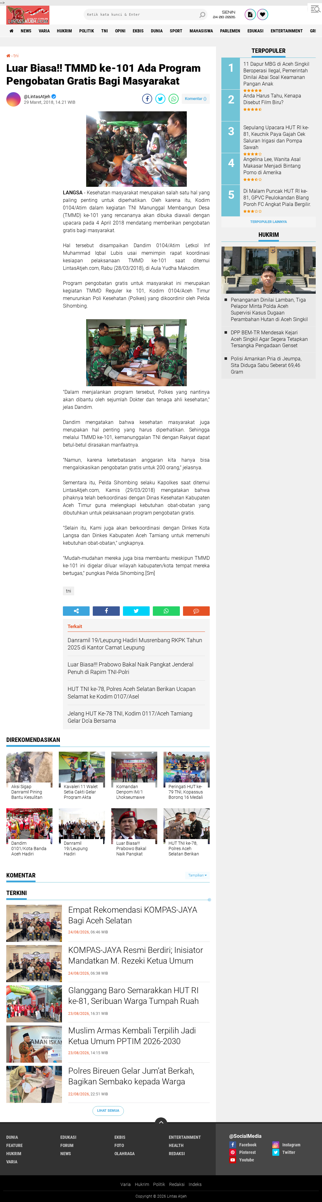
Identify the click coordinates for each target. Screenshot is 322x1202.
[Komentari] (196, 611)
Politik (159, 1184)
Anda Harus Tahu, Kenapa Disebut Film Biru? (272, 99)
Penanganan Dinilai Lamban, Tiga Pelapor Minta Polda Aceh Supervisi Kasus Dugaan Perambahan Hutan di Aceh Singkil (269, 309)
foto (119, 1145)
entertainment (287, 30)
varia (44, 30)
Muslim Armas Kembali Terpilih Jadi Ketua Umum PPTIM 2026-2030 (132, 1036)
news (26, 30)
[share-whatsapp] (174, 99)
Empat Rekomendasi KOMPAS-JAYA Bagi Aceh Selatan (132, 915)
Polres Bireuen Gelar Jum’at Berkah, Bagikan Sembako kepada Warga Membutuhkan (131, 1081)
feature (14, 1145)
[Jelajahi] (315, 8)
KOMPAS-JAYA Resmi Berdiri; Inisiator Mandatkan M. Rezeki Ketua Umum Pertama (135, 960)
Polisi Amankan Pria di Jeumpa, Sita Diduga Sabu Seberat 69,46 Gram (266, 365)
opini (120, 30)
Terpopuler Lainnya (268, 222)
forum (67, 1145)
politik (86, 30)
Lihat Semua (108, 1111)
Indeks (195, 1184)
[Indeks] (250, 14)
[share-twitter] (160, 99)
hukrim (64, 30)
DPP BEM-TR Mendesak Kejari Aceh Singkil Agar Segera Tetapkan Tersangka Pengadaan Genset (269, 339)
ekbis (138, 30)
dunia (157, 30)
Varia (125, 1184)
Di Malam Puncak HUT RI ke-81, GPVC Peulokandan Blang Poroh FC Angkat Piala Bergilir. (277, 197)
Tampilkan (196, 875)
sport (176, 30)
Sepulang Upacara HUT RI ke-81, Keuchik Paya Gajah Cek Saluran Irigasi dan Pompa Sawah (276, 137)
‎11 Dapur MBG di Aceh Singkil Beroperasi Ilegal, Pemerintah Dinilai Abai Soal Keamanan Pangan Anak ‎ (276, 73)
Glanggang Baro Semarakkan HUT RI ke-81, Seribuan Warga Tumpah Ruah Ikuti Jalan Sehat (133, 1001)
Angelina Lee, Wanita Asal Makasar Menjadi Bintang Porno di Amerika (272, 165)
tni (104, 30)
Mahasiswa (201, 30)
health (176, 1145)
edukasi (255, 30)
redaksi (177, 1153)
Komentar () (196, 98)
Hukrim (142, 1184)
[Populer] (263, 14)
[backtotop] (161, 1123)
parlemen (230, 30)
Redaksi (177, 1184)
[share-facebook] (147, 99)
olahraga (124, 1153)
